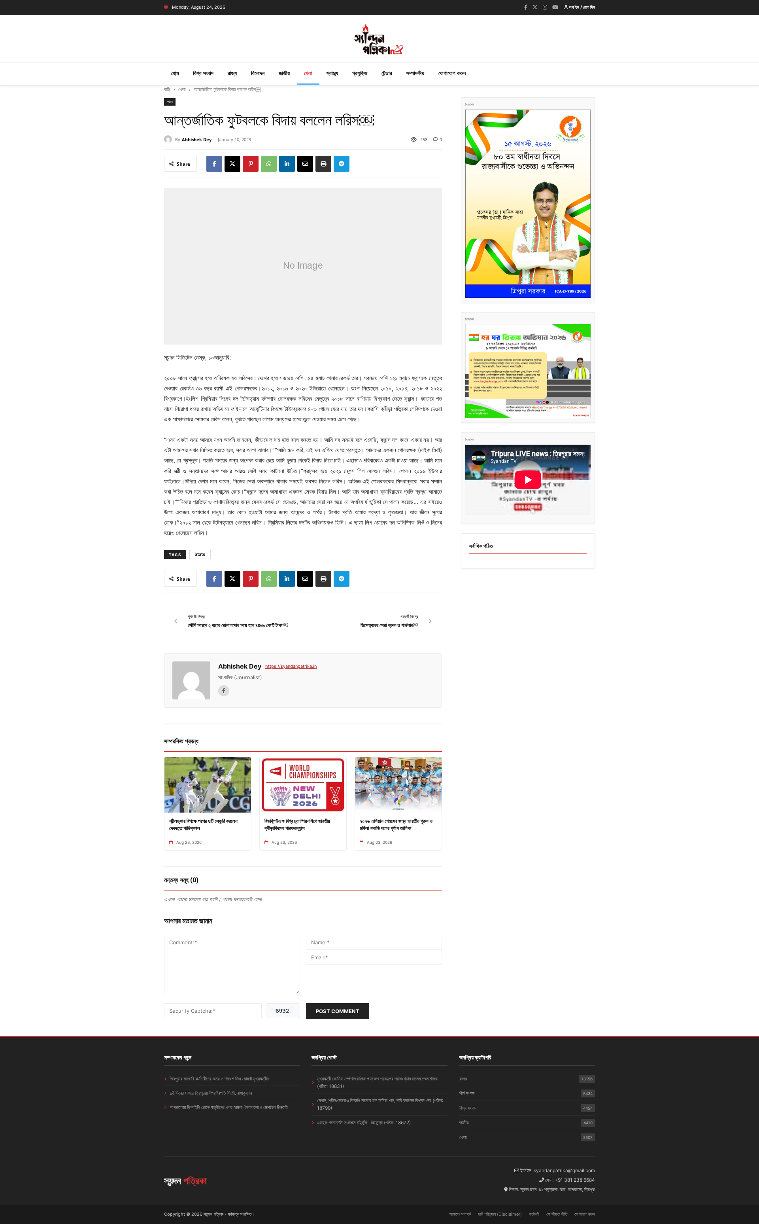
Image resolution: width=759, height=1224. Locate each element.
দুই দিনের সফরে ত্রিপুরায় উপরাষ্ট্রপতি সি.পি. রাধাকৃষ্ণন (211, 1093)
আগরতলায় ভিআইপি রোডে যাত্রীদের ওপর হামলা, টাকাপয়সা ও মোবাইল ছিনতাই (229, 1107)
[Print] (323, 164)
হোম (175, 73)
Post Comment (337, 1011)
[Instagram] (545, 7)
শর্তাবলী (534, 1214)
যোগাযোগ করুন (452, 73)
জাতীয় (284, 73)
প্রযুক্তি (359, 73)
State (200, 554)
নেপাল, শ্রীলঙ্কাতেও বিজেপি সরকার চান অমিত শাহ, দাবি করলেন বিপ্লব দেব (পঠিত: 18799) (380, 1104)
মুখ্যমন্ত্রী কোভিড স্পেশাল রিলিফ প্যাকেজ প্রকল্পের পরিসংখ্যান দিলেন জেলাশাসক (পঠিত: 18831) (377, 1082)
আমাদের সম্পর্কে (460, 1214)
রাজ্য (232, 73)
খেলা (308, 73)
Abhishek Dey (196, 139)
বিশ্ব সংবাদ (203, 73)
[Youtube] (555, 7)
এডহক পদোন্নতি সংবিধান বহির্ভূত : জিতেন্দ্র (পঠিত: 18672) (364, 1122)
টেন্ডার (386, 73)
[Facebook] (525, 7)
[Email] (305, 164)
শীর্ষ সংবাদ (526, 1093)
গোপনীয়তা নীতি (556, 1214)
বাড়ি (167, 89)
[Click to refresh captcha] (283, 1010)
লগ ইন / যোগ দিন (581, 7)
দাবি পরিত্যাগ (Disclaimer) (500, 1214)
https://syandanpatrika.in (291, 666)
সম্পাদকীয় (415, 73)
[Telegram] (341, 164)
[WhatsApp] (269, 164)
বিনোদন (257, 73)
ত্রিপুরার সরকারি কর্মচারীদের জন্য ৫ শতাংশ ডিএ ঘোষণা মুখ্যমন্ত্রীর (219, 1079)
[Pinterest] (251, 164)
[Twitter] (535, 7)
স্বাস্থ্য (332, 73)
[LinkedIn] (287, 164)
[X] (232, 164)
